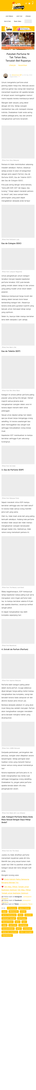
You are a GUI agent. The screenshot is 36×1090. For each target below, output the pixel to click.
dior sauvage (26, 932)
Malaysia (13, 911)
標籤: (3, 908)
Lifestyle (28, 16)
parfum (13, 925)
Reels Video (17, 21)
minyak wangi (9, 918)
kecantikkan (8, 929)
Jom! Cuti (19, 16)
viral (23, 911)
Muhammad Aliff (17, 75)
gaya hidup (24, 908)
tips (4, 911)
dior (18, 929)
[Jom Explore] (18, 6)
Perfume (22, 918)
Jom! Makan (9, 16)
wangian (23, 925)
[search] (33, 2)
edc (17, 922)
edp (4, 925)
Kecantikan (22, 65)
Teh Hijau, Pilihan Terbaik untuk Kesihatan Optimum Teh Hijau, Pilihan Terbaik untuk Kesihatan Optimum (16, 890)
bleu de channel (10, 932)
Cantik (28, 915)
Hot (20, 915)
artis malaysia (9, 915)
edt (24, 922)
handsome (7, 935)
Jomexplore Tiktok (25, 904)
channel (27, 929)
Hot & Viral (7, 21)
